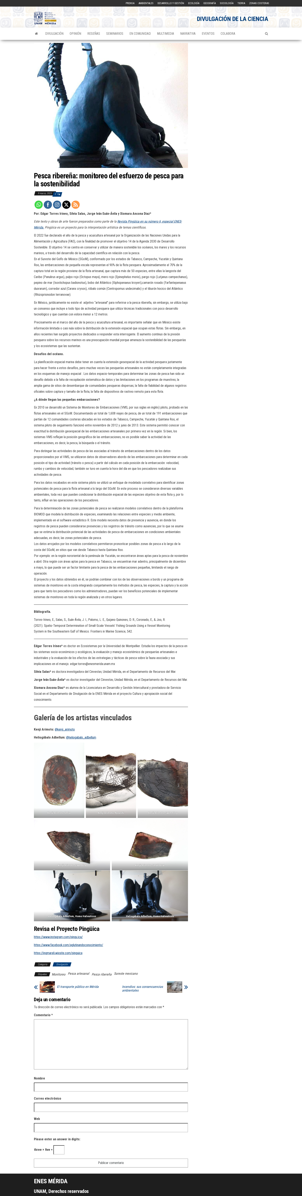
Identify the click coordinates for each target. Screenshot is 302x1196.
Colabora (228, 34)
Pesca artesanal (78, 974)
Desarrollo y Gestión (171, 3)
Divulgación (54, 34)
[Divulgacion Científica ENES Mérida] (36, 34)
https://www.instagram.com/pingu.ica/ (58, 937)
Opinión (75, 34)
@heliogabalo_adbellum (81, 737)
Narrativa (188, 34)
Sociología (226, 3)
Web (37, 1119)
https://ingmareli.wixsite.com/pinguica (58, 953)
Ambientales (145, 3)
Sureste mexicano (126, 974)
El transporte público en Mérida (78, 987)
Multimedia (165, 34)
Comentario (43, 1015)
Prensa (130, 3)
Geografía (209, 3)
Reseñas (93, 34)
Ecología (193, 3)
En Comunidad (140, 34)
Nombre (39, 1078)
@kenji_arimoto (65, 729)
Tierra (241, 3)
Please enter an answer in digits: (57, 1139)
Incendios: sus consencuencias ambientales (142, 988)
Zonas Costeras (259, 3)
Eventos (208, 34)
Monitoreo (58, 974)
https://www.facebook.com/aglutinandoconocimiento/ (68, 945)
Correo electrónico (47, 1098)
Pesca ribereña (102, 974)
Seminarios (114, 34)
